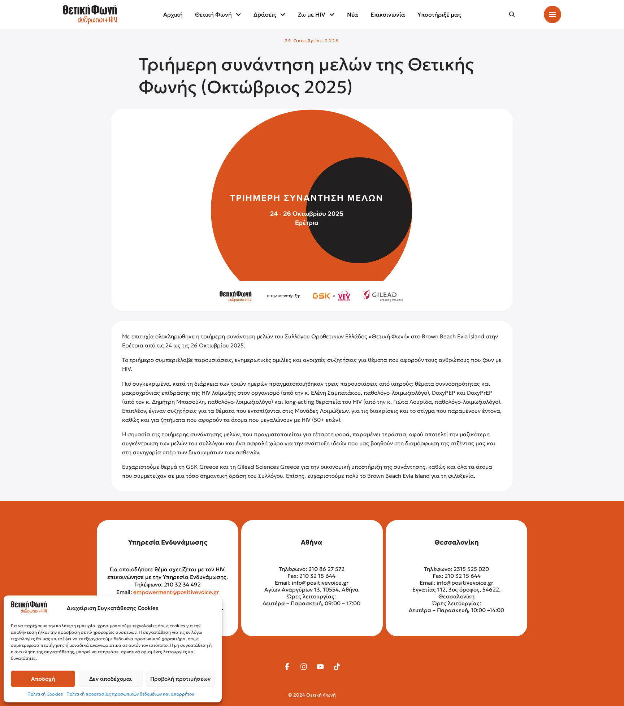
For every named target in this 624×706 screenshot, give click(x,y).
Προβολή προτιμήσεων (180, 678)
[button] (512, 14)
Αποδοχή (43, 678)
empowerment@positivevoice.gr (176, 592)
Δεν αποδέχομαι (110, 678)
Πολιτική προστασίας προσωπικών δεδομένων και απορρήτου (130, 694)
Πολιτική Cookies (45, 694)
